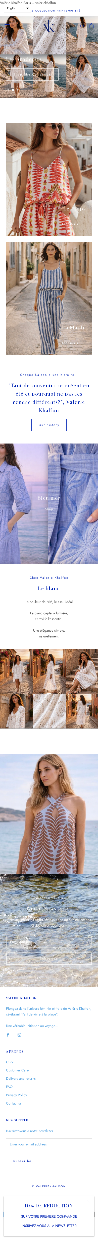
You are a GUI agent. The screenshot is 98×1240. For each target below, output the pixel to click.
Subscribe (49, 958)
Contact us (14, 1103)
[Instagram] (19, 1034)
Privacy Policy (16, 1095)
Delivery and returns (21, 1078)
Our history (49, 425)
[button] (17, 8)
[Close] (88, 1202)
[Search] (82, 26)
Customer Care (17, 1070)
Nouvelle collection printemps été (49, 11)
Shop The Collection (32, 74)
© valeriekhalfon (49, 1186)
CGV (10, 1061)
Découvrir (70, 224)
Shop (49, 508)
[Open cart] (91, 25)
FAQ (9, 1086)
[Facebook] (8, 1034)
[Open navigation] (7, 26)
